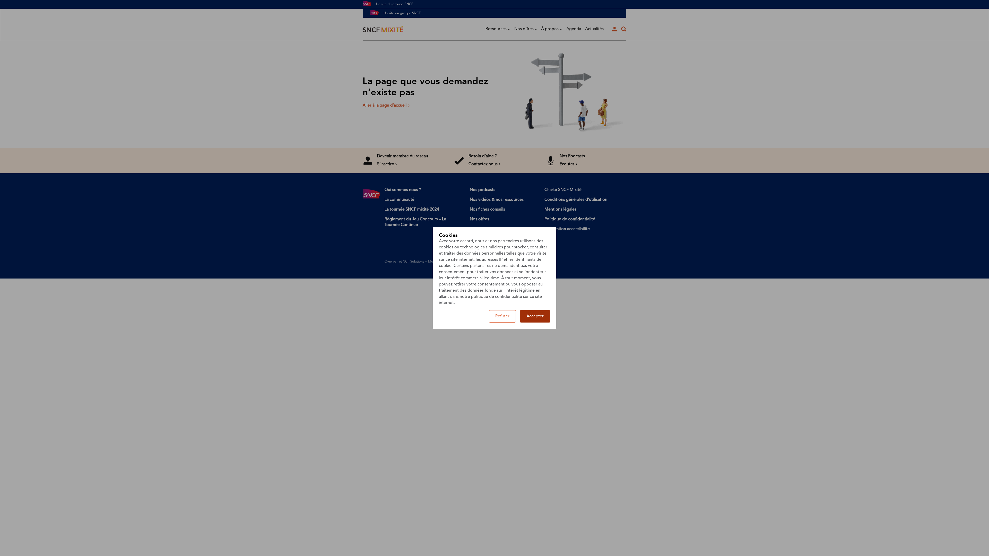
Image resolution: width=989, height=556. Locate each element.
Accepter (535, 316)
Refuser (502, 316)
